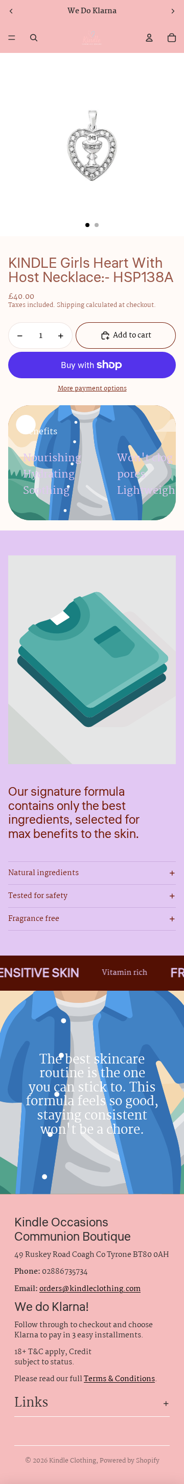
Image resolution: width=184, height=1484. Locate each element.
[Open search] (33, 37)
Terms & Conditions (119, 1379)
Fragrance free (33, 919)
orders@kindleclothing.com (90, 1289)
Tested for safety (37, 896)
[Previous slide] (11, 11)
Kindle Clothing (72, 1460)
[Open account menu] (149, 37)
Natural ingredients (43, 873)
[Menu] (12, 37)
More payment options (92, 389)
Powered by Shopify (129, 1460)
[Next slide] (173, 11)
